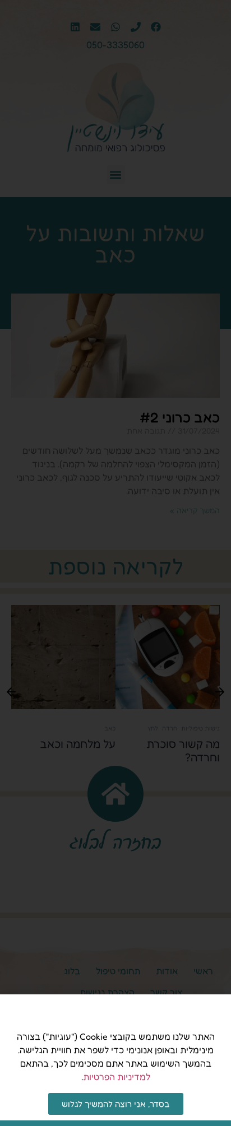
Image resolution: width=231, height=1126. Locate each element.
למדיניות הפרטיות (116, 1076)
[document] (115, 563)
